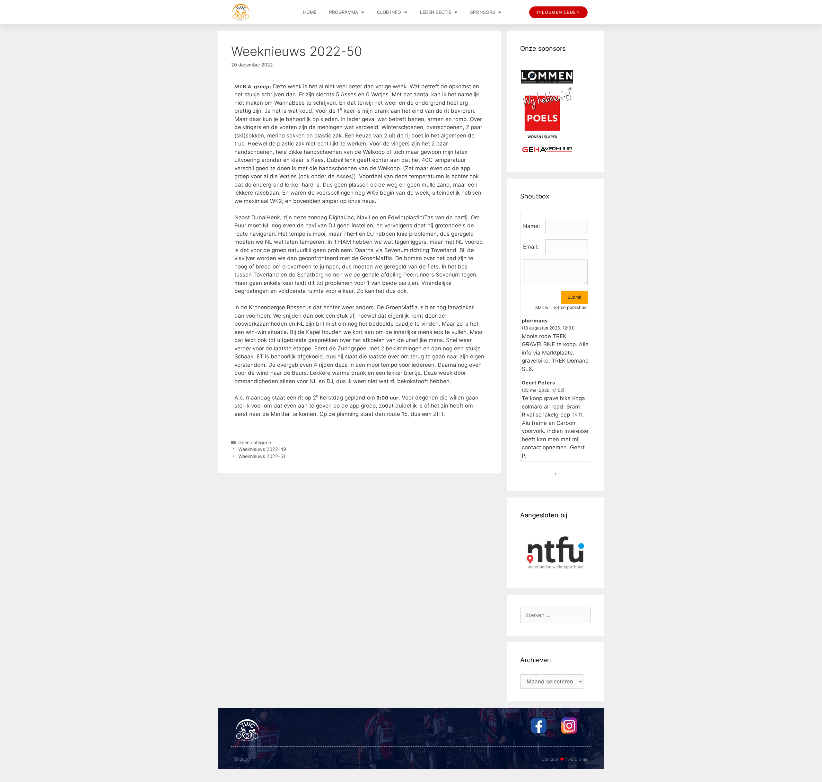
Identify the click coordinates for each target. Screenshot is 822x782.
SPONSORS (482, 12)
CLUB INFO (389, 12)
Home (309, 12)
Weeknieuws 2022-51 (261, 456)
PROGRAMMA (343, 12)
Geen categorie (254, 442)
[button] (558, 12)
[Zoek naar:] (555, 615)
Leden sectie (435, 12)
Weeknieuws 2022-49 (262, 449)
